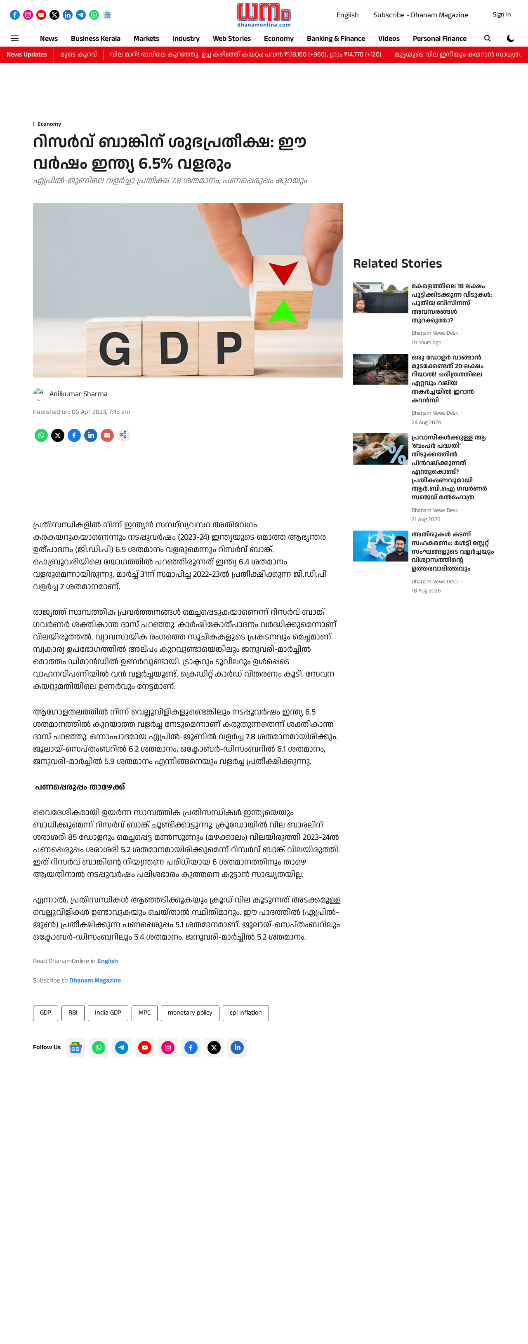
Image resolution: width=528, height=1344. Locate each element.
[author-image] (39, 394)
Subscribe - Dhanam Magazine (421, 15)
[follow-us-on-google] (75, 1047)
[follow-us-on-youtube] (145, 1047)
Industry (186, 38)
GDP (45, 1012)
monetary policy (190, 1012)
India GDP (108, 1012)
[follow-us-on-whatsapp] (98, 1047)
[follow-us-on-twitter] (214, 1047)
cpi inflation (246, 1012)
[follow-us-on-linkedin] (237, 1047)
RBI (73, 1012)
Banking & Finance (336, 38)
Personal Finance (440, 38)
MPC (145, 1012)
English (348, 15)
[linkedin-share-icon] (90, 440)
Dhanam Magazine (95, 980)
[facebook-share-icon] (74, 440)
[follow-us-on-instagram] (168, 1047)
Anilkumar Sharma (79, 394)
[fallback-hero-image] (380, 298)
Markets (146, 38)
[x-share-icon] (57, 440)
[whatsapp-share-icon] (41, 440)
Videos (389, 38)
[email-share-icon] (107, 440)
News (49, 38)
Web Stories (232, 38)
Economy (279, 38)
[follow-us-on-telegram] (122, 1047)
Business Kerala (95, 38)
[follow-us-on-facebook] (191, 1047)
